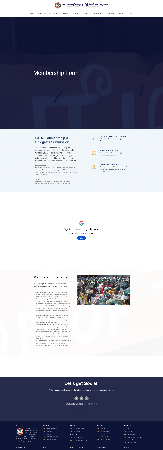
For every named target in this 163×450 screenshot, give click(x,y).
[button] (59, 14)
